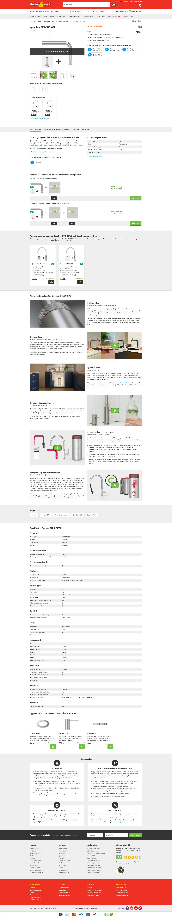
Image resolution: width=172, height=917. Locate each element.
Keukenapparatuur (49, 21)
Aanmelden (135, 835)
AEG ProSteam (92, 858)
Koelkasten (62, 863)
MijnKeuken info (137, 1)
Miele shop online (64, 872)
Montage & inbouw (35, 899)
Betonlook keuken (35, 867)
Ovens (61, 867)
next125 (32, 858)
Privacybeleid (79, 908)
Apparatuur (63, 845)
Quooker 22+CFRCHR (38, 264)
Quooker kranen (63, 856)
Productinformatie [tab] (35, 129)
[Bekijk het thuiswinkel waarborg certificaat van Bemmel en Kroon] (117, 5)
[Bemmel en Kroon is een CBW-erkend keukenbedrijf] (108, 914)
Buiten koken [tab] (101, 16)
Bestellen (32, 887)
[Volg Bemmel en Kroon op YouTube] (136, 908)
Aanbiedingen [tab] (112, 16)
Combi (122, 383)
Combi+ (128, 383)
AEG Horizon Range (93, 851)
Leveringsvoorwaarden (36, 872)
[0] (140, 5)
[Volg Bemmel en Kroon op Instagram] (131, 908)
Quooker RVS (45, 515)
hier (34, 148)
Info (54, 198)
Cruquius (62, 884)
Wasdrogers (62, 851)
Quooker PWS (91, 733)
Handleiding (38, 162)
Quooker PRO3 (78, 515)
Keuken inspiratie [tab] (49, 16)
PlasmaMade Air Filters (94, 867)
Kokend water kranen (64, 21)
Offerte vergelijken (35, 870)
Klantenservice (35, 884)
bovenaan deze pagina (117, 822)
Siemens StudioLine (93, 872)
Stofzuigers (62, 853)
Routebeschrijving (64, 895)
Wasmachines (63, 848)
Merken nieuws (92, 845)
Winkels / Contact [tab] (128, 16)
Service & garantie (35, 897)
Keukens (33, 845)
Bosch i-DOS (91, 856)
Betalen (32, 892)
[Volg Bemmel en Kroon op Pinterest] (140, 908)
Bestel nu (135, 198)
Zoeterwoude (121, 884)
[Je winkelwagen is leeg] (140, 5)
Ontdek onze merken (93, 848)
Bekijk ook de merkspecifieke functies (42, 152)
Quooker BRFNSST (36, 733)
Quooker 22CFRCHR (66, 264)
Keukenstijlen (34, 851)
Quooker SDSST (64, 733)
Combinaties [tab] (47, 129)
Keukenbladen (34, 856)
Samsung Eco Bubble (93, 860)
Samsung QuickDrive (93, 865)
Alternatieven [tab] (56, 129)
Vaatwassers (62, 858)
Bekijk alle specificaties (95, 156)
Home (39, 21)
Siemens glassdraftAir (93, 863)
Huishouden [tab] (61, 16)
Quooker (32, 30)
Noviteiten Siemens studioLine (96, 853)
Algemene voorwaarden (91, 908)
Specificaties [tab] (66, 129)
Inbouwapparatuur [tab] (88, 16)
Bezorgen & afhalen (35, 890)
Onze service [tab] (85, 129)
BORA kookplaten (64, 870)
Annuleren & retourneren (37, 895)
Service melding (127, 1)
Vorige (33, 21)
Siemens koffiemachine (94, 870)
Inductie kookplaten (64, 860)
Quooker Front (91, 515)
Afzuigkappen (63, 865)
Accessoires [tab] (75, 129)
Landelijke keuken (35, 863)
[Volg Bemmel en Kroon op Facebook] (127, 908)
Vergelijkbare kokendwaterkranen (40, 118)
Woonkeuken (34, 865)
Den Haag (90, 884)
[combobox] (86, 4)
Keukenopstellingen (35, 853)
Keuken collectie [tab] (35, 16)
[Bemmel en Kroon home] (40, 4)
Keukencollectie (34, 848)
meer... (54, 740)
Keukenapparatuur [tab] (74, 16)
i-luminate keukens (35, 860)
